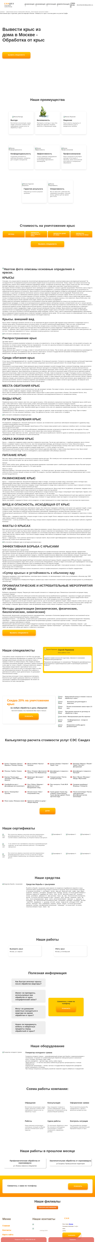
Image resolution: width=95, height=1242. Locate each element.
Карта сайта (7, 1235)
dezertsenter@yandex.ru (85, 5)
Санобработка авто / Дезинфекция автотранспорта (14, 785)
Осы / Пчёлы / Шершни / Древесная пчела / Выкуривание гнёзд (35, 786)
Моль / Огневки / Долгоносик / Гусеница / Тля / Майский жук (37, 771)
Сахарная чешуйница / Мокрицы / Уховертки (80, 785)
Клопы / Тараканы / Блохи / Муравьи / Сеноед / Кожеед (14, 764)
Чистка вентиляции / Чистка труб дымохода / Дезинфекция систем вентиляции (82, 794)
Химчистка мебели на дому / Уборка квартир (36, 801)
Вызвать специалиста (16, 55)
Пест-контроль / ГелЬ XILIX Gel (59, 785)
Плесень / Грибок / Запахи (13, 771)
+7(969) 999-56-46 (72, 5)
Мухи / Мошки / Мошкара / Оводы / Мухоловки (81, 777)
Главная (2, 11)
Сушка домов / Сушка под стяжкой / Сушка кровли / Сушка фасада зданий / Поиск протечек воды (60, 794)
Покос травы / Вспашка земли (14, 801)
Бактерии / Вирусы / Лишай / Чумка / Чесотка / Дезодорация (82, 765)
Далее (47, 811)
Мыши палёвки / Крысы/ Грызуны (35, 764)
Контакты (6, 1230)
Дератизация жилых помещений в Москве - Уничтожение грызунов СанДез (27, 11)
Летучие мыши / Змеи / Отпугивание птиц (34, 792)
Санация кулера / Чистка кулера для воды (58, 777)
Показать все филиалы (47, 1207)
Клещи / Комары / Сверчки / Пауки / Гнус (59, 764)
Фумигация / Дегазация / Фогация (35, 777)
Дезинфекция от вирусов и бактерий (59, 771)
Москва (71, 1224)
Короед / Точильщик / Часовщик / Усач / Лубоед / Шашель (13, 778)
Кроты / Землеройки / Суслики (12, 792)
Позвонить (72, 1239)
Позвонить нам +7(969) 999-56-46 (25, 1239)
